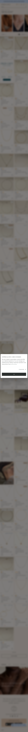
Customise (21, 369)
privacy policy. (14, 364)
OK (14, 374)
